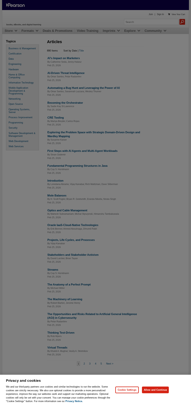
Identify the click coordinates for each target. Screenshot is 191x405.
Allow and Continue (155, 389)
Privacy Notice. (74, 401)
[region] (95, 390)
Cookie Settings (127, 389)
